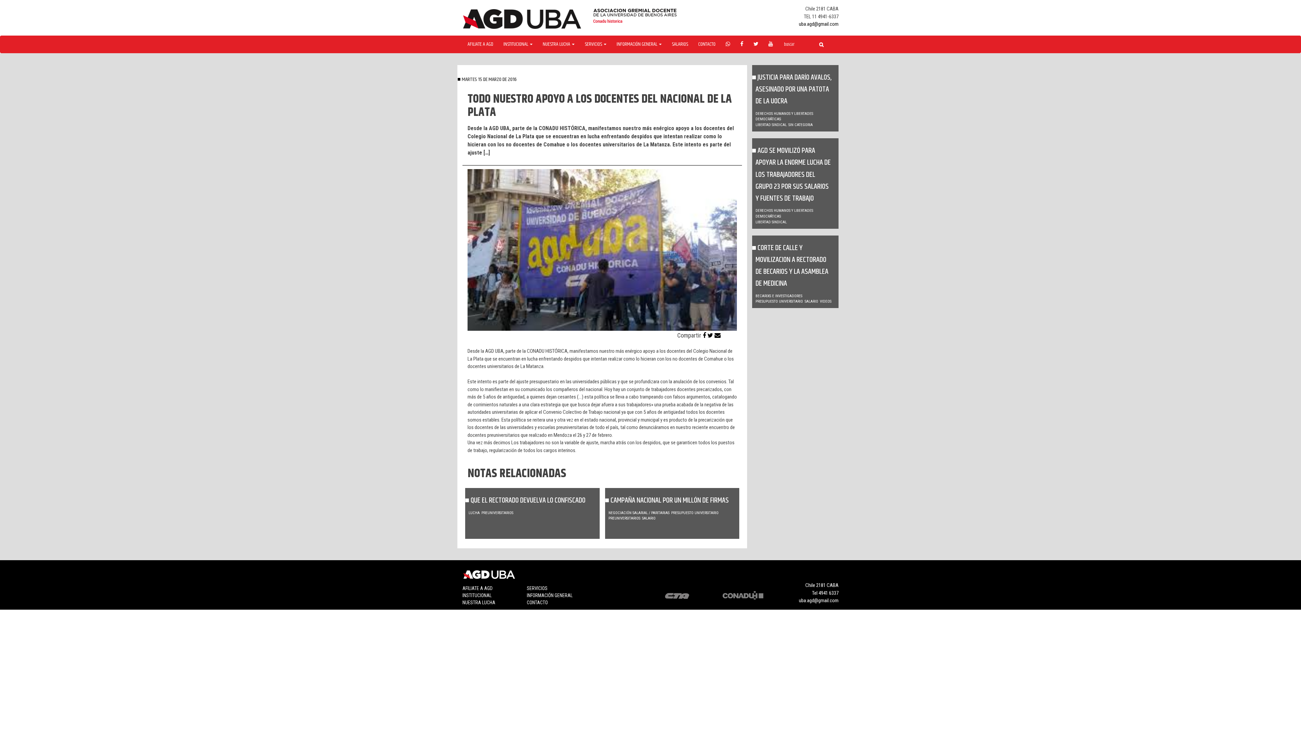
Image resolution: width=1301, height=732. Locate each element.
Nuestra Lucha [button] (557, 44)
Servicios (537, 588)
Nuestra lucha (478, 602)
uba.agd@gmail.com (819, 24)
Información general (550, 595)
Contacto (707, 44)
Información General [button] (637, 44)
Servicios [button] (594, 44)
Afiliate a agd (480, 44)
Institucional (477, 595)
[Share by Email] (718, 335)
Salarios (680, 44)
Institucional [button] (516, 44)
